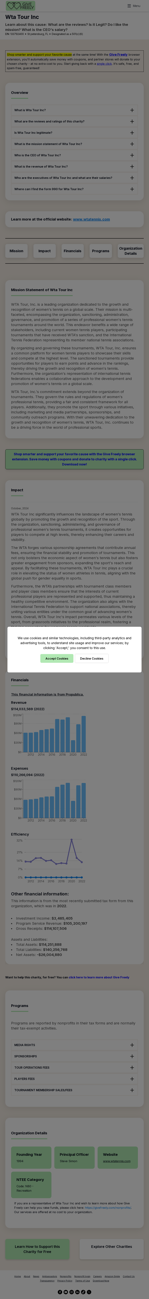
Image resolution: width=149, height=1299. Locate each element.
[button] (74, 649)
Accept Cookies (56, 658)
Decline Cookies (91, 658)
